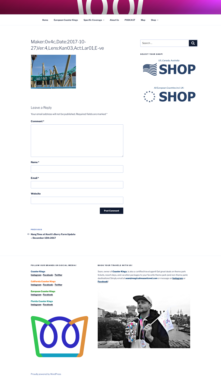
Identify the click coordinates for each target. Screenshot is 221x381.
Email (35, 178)
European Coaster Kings (66, 20)
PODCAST (130, 20)
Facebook (48, 275)
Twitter (58, 275)
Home (45, 20)
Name (35, 162)
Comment (37, 121)
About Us (114, 20)
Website (36, 193)
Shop (153, 20)
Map (143, 20)
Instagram (36, 275)
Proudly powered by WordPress (46, 374)
